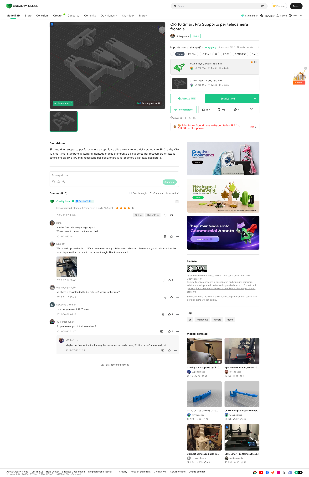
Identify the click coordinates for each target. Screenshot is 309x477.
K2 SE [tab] (226, 54)
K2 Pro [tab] (205, 54)
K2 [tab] (216, 54)
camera (217, 319)
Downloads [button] (108, 15)
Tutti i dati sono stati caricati (114, 364)
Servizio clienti (177, 471)
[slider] (125, 208)
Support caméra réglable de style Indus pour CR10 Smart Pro (202, 454)
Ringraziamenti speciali (100, 471)
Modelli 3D (13, 15)
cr (190, 319)
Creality (123, 471)
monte (230, 319)
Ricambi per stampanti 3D (247, 47)
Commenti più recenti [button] (164, 193)
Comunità (90, 15)
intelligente (202, 319)
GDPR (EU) (37, 471)
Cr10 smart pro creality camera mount (242, 410)
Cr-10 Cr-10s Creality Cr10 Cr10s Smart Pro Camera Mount (204, 410)
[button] (296, 15)
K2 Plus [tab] (192, 54)
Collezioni (42, 15)
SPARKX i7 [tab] (240, 54)
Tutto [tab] (180, 54)
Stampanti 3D (225, 47)
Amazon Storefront (140, 471)
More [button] (142, 15)
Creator (58, 15)
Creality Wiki (160, 471)
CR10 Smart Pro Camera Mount (242, 453)
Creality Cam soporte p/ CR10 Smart (203, 367)
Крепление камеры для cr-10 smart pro (241, 367)
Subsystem (182, 36)
